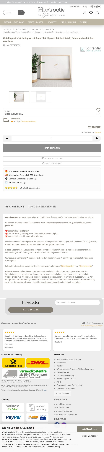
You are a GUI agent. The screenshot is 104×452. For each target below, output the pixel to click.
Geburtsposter (86, 266)
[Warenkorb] (97, 12)
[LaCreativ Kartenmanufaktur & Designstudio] (52, 13)
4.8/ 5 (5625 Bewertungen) (22, 187)
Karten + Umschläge (14, 22)
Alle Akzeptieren (89, 429)
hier (45, 390)
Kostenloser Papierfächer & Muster (24, 171)
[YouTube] (99, 6)
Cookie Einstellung (89, 436)
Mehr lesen (9, 344)
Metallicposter (67, 266)
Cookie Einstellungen (66, 388)
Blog (85, 6)
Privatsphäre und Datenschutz (70, 385)
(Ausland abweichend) (28, 121)
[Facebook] (91, 6)
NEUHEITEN (75, 6)
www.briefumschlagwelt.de (65, 414)
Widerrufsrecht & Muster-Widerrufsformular (75, 369)
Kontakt (60, 366)
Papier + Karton (35, 22)
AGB (59, 382)
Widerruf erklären (62, 393)
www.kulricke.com (61, 407)
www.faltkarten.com (62, 404)
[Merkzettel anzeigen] (91, 12)
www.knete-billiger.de (63, 411)
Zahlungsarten (63, 372)
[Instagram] (95, 6)
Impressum (61, 362)
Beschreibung (14, 206)
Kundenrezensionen (42, 206)
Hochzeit (52, 22)
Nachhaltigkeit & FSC (66, 379)
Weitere (83, 22)
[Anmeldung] (85, 12)
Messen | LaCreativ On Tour (69, 359)
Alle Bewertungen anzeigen (92, 326)
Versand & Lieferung (65, 375)
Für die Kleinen (68, 22)
